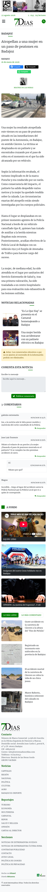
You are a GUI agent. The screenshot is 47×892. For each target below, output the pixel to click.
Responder (41, 428)
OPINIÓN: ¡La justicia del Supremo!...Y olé (22, 605)
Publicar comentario (25, 396)
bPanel (13, 873)
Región (5, 774)
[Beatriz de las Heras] (23, 81)
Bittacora (11, 877)
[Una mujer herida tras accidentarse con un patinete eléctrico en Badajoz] (10, 338)
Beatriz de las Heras (23, 88)
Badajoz (7, 33)
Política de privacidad (13, 864)
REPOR (4, 819)
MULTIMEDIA (7, 812)
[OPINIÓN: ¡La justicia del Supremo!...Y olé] (23, 591)
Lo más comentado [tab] (31, 615)
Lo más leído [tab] (10, 615)
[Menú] (3, 21)
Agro (4, 789)
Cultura (5, 786)
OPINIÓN (5, 827)
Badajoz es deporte (11, 793)
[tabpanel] (23, 667)
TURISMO (5, 805)
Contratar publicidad (13, 849)
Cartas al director (11, 830)
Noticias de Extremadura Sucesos (19, 842)
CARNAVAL (6, 816)
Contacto (6, 853)
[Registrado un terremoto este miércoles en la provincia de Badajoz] (11, 654)
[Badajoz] (23, 6)
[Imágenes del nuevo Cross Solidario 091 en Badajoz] (23, 556)
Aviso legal (7, 857)
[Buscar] (44, 21)
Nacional (6, 778)
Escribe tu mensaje (9, 374)
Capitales (6, 771)
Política (5, 782)
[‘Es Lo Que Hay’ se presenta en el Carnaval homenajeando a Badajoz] (10, 318)
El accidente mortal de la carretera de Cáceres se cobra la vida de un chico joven (34, 675)
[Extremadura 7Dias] (23, 22)
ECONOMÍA (6, 808)
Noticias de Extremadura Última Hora (21, 846)
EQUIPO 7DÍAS (9, 539)
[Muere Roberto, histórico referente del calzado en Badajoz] (11, 701)
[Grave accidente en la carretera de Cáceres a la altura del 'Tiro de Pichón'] (11, 630)
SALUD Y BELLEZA (9, 823)
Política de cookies (11, 860)
